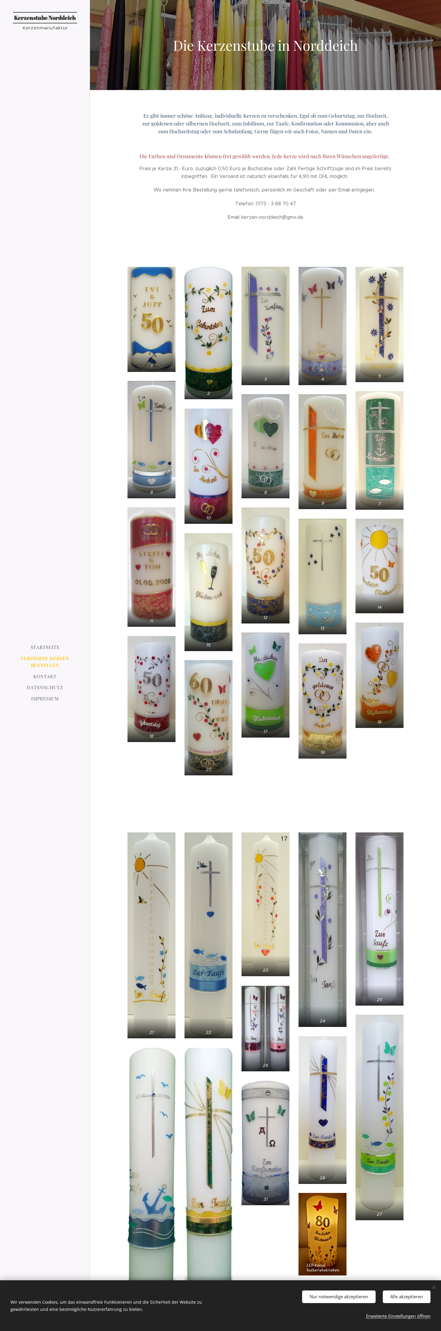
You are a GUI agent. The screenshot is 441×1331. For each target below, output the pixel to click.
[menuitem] (45, 647)
